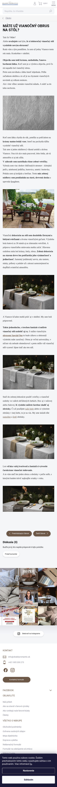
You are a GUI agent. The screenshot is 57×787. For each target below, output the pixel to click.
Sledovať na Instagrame (31, 634)
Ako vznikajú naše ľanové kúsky (16, 711)
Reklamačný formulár (12, 744)
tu (31, 764)
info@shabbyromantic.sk (19, 657)
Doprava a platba (10, 740)
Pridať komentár (11, 554)
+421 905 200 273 (16, 662)
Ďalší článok (40, 533)
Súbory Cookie (9, 753)
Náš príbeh (7, 702)
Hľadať (50, 11)
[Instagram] (12, 669)
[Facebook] (5, 669)
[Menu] (53, 3)
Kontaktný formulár (16, 680)
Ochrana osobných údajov (14, 731)
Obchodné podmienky (12, 727)
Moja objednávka (10, 736)
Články (6, 715)
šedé (15, 417)
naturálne (7, 417)
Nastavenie (28, 770)
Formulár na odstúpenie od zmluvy (17, 749)
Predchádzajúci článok (20, 533)
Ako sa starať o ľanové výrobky (16, 706)
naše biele (29, 409)
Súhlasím (28, 779)
